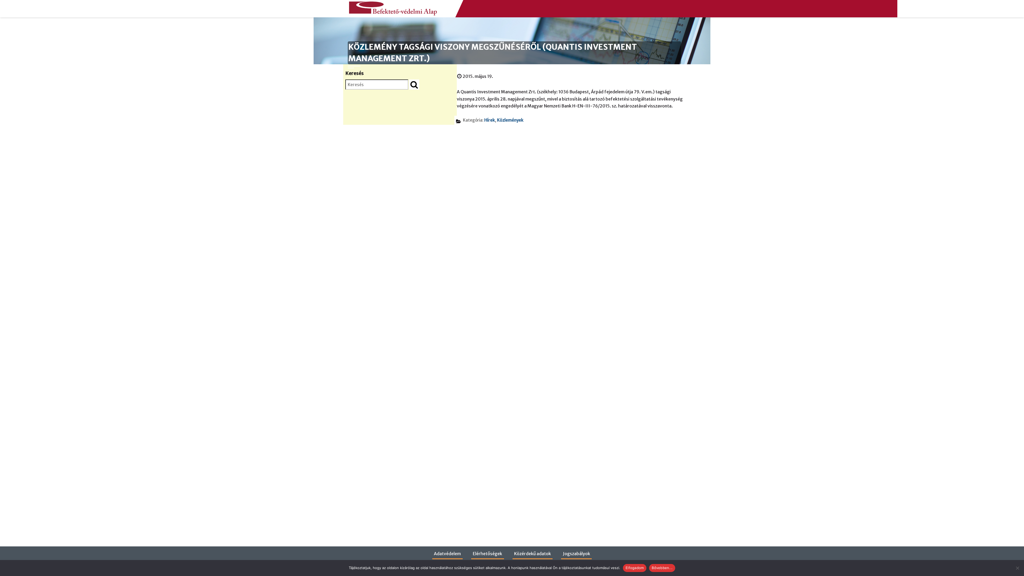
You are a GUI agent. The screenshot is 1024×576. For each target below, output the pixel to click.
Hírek (489, 120)
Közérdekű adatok (532, 553)
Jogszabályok (576, 553)
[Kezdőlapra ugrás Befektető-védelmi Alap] (392, 7)
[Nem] (1017, 568)
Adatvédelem (447, 553)
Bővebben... (662, 568)
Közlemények (510, 120)
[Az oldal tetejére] (1009, 563)
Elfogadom (635, 568)
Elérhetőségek (487, 553)
